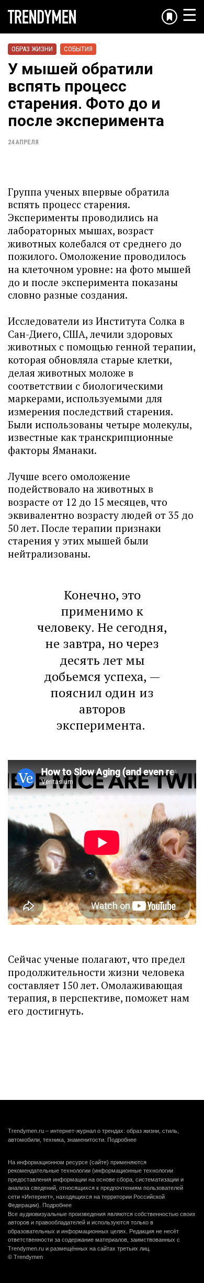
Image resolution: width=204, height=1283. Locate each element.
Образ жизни (32, 49)
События (78, 49)
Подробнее (122, 1140)
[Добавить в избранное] (169, 17)
